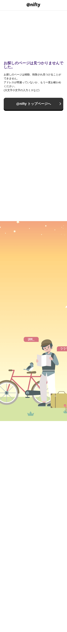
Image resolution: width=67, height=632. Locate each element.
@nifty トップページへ (33, 104)
